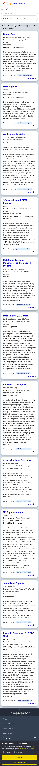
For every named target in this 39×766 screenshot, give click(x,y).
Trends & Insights (19, 3)
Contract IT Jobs (8, 724)
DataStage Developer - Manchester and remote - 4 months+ (17, 263)
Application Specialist (14, 134)
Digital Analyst (10, 34)
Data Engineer (10, 86)
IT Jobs (5, 719)
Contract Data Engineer (15, 384)
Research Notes (8, 733)
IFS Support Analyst (13, 512)
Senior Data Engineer (14, 583)
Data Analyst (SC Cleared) (16, 315)
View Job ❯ (32, 78)
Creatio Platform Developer (17, 460)
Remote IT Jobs (8, 729)
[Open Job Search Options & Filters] (3, 3)
